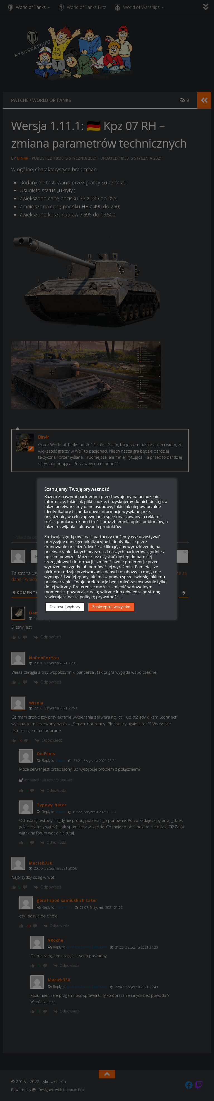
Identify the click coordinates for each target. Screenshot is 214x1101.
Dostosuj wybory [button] (65, 606)
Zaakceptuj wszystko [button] (111, 606)
